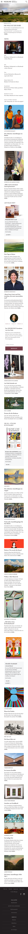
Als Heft (8, 234)
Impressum (16, 889)
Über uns (5, 889)
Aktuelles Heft (9, 203)
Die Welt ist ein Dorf (12, 25)
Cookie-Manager (14, 891)
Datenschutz (22, 889)
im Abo (7, 464)
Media (14, 926)
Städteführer (14, 923)
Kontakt (10, 889)
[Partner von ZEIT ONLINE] (15, 1)
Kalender (14, 919)
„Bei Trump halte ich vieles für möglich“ (14, 101)
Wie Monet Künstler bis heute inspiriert (13, 95)
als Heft (7, 683)
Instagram (24, 894)
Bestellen (14, 348)
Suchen (26, 1)
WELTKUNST (14, 902)
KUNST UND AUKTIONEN (14, 906)
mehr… (6, 34)
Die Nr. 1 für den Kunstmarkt (10, 424)
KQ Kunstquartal (14, 909)
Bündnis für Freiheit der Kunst (11, 82)
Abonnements (14, 912)
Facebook (20, 894)
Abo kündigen (14, 929)
